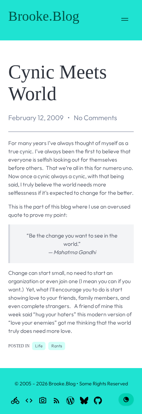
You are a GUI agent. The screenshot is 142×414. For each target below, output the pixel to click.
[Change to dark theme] (126, 399)
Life (38, 345)
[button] (125, 20)
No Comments (95, 117)
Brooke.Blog (43, 16)
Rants (56, 345)
